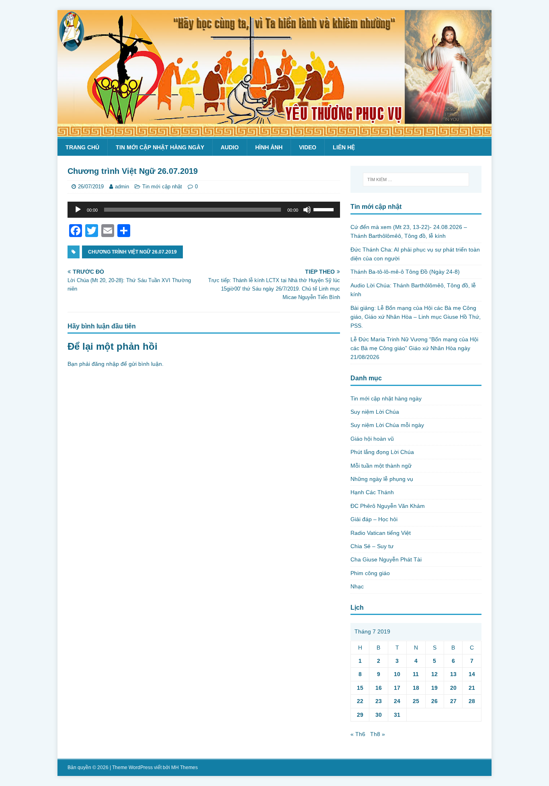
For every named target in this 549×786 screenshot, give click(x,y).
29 (360, 715)
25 (416, 701)
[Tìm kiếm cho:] (416, 179)
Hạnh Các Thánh (372, 492)
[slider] (324, 209)
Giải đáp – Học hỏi (373, 519)
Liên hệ (344, 147)
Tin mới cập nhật (162, 187)
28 (472, 701)
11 (416, 674)
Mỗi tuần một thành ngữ (381, 465)
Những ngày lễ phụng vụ (381, 479)
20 (453, 688)
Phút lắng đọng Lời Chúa (382, 452)
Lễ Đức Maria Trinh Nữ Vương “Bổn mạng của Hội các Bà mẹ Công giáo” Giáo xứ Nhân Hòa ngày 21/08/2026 (414, 348)
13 (453, 674)
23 (378, 701)
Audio (230, 147)
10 (397, 674)
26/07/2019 (91, 187)
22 (360, 701)
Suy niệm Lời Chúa (374, 411)
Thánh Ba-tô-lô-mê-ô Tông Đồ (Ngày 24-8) (405, 271)
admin (122, 187)
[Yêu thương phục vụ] (274, 132)
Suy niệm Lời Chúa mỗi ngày (387, 425)
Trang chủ (82, 147)
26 (434, 701)
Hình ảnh (269, 147)
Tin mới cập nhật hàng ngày (160, 147)
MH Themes (184, 767)
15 (360, 688)
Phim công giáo (370, 573)
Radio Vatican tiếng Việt (380, 533)
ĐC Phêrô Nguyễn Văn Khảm (387, 506)
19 (434, 688)
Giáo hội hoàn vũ (372, 438)
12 (434, 674)
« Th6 (357, 734)
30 (378, 715)
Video (307, 147)
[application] (204, 210)
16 (378, 688)
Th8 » (377, 734)
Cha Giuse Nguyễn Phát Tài (386, 559)
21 (472, 688)
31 (397, 715)
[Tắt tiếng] (307, 210)
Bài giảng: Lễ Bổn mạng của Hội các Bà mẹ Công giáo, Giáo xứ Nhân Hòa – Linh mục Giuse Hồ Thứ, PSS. (415, 317)
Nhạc (357, 586)
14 (472, 674)
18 (416, 688)
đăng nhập (105, 364)
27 (453, 701)
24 (397, 701)
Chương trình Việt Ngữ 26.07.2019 (132, 252)
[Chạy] (78, 210)
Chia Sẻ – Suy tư (371, 546)
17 (397, 688)
